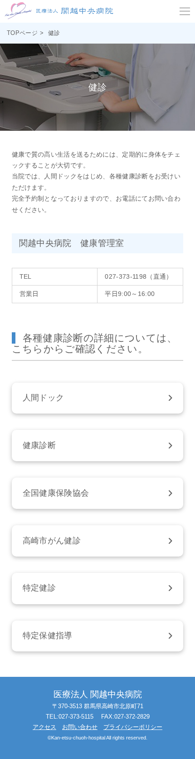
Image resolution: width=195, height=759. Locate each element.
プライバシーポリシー (132, 727)
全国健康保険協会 (56, 493)
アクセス (44, 727)
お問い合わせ (80, 727)
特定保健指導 (48, 635)
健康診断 (39, 445)
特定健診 (39, 587)
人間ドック (43, 397)
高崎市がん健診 (52, 540)
